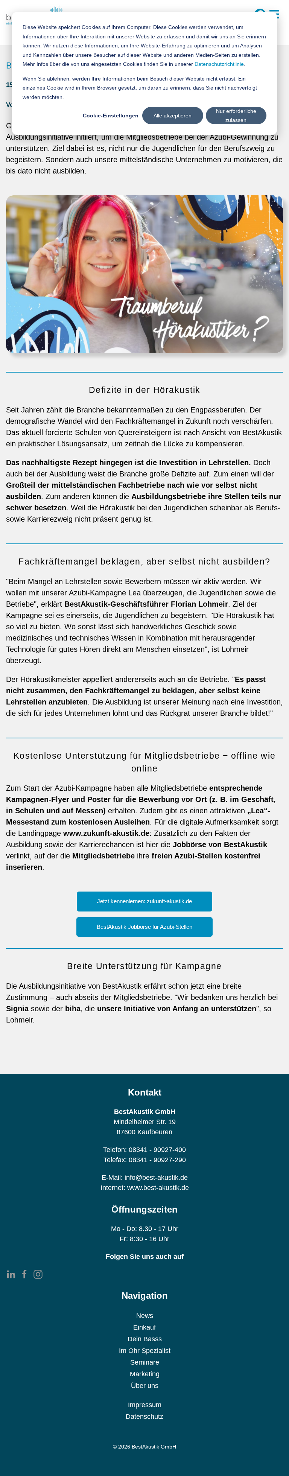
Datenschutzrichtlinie (219, 64)
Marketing (145, 1374)
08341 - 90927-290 (157, 1160)
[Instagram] (38, 1274)
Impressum (144, 1405)
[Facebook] (24, 1274)
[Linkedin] (11, 1274)
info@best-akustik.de (156, 1177)
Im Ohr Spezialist (144, 1350)
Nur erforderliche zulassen (236, 115)
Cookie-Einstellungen (110, 116)
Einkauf (144, 1327)
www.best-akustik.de (158, 1187)
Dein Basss (145, 1339)
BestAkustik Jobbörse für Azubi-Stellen (144, 927)
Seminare (144, 1362)
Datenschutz (144, 1416)
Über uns (144, 1385)
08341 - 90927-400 (157, 1149)
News (144, 1315)
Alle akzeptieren (173, 116)
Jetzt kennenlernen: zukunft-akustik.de (144, 901)
